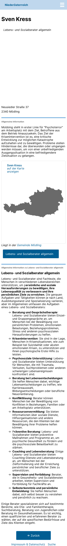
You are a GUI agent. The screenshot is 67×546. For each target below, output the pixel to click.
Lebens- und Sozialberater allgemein (29, 254)
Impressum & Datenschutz (28, 544)
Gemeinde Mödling (29, 245)
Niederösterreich (16, 5)
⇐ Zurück (33, 535)
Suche (52, 544)
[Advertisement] (33, 69)
